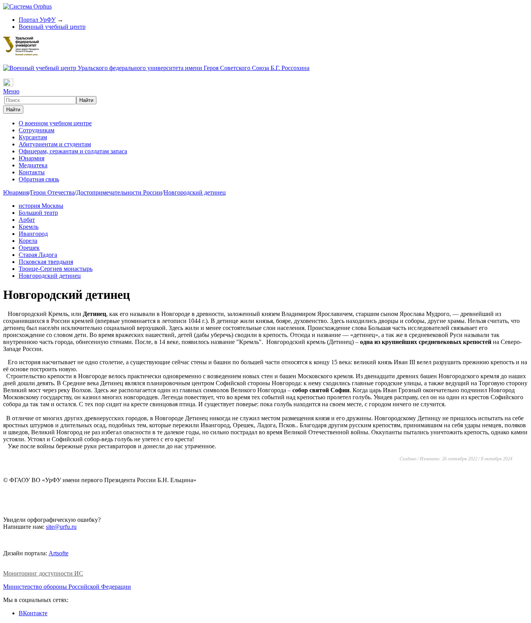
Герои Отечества (52, 192)
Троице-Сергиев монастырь (56, 268)
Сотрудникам (36, 130)
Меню (11, 91)
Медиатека (33, 165)
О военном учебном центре (55, 123)
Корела (28, 240)
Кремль (28, 226)
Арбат (27, 219)
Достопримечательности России (119, 192)
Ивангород (33, 233)
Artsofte (58, 553)
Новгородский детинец (195, 192)
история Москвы (41, 205)
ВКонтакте (33, 613)
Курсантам (33, 137)
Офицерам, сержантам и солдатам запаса (73, 151)
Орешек (29, 247)
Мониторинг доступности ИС (43, 573)
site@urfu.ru (61, 526)
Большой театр (38, 212)
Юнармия (31, 158)
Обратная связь (39, 179)
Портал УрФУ (37, 19)
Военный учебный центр (52, 26)
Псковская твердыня (46, 261)
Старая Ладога (38, 254)
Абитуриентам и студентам (55, 144)
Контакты (32, 172)
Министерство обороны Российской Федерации (67, 586)
